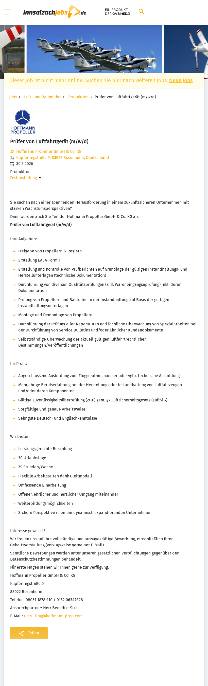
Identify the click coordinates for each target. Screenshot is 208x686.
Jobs (13, 97)
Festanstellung (23, 178)
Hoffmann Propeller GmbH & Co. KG (48, 151)
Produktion (78, 97)
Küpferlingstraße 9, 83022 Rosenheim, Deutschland (62, 157)
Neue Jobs (181, 80)
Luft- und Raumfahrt (42, 97)
